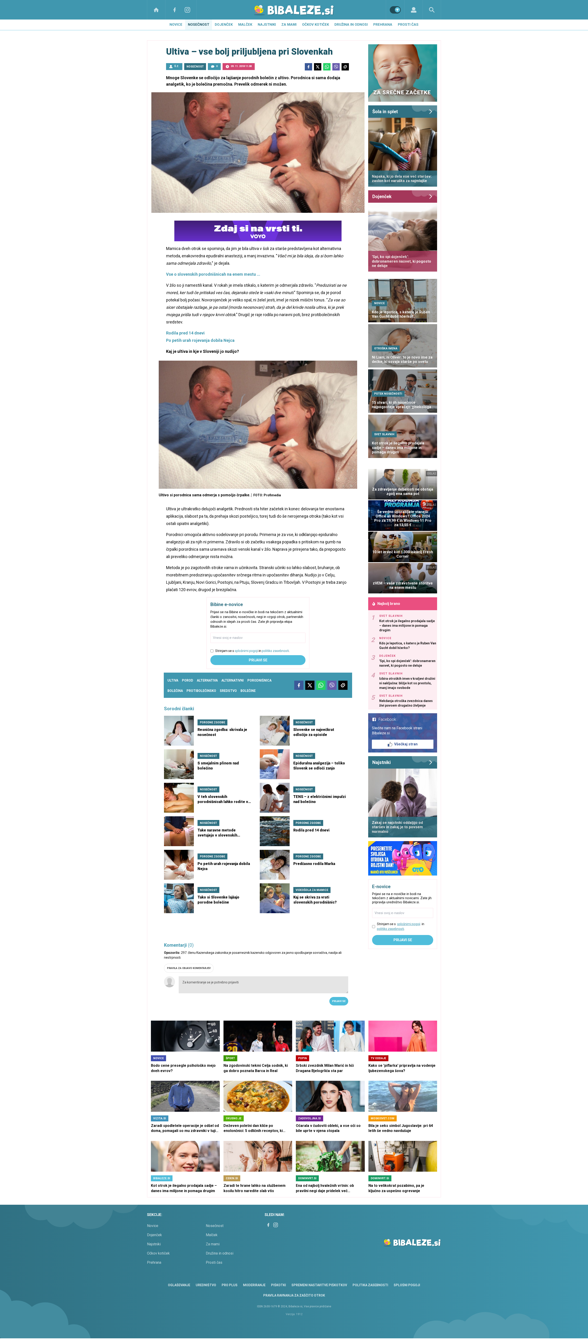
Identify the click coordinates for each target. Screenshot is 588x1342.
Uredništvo (206, 1285)
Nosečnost (198, 24)
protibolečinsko (201, 691)
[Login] (413, 10)
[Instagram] (187, 10)
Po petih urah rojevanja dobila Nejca (200, 340)
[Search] (432, 10)
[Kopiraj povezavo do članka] (345, 66)
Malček (245, 24)
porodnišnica (259, 680)
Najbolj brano (388, 603)
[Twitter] (317, 66)
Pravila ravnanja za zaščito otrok (294, 1295)
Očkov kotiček (315, 24)
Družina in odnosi (351, 24)
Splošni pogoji (407, 1285)
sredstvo (228, 691)
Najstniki (267, 24)
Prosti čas (408, 24)
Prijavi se (258, 660)
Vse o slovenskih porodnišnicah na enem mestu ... (213, 274)
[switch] (395, 10)
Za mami (289, 24)
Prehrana (382, 24)
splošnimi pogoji (246, 651)
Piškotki (278, 1285)
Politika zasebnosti (370, 1285)
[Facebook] (174, 10)
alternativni (232, 680)
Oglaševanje (179, 1285)
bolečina (175, 691)
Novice (176, 24)
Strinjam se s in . (252, 651)
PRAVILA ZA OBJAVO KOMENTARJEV (189, 968)
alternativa (207, 680)
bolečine (248, 691)
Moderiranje (254, 1285)
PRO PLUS (229, 1285)
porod (187, 680)
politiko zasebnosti (275, 651)
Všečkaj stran (406, 744)
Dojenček (224, 24)
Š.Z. (176, 66)
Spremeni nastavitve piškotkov (319, 1285)
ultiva (172, 680)
